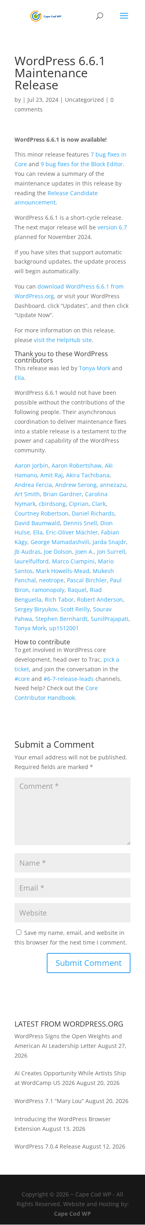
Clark (99, 503)
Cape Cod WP (72, 1213)
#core (22, 679)
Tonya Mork (94, 368)
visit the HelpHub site (63, 340)
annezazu (113, 485)
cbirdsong (52, 503)
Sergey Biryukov (35, 609)
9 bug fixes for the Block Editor (82, 164)
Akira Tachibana (88, 475)
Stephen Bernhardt (61, 619)
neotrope (51, 580)
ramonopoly (48, 590)
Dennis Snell (80, 523)
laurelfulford (31, 561)
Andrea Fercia (33, 485)
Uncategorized (84, 99)
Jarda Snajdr (109, 542)
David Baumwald (37, 523)
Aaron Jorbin (31, 465)
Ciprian (79, 503)
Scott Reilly (75, 609)
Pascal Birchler (87, 580)
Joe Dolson (58, 551)
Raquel (77, 590)
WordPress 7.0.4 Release (47, 1146)
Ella (19, 378)
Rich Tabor (59, 599)
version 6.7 (112, 227)
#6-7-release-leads (69, 679)
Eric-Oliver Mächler (72, 532)
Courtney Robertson (41, 513)
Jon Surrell (111, 551)
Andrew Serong (76, 485)
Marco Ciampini (73, 561)
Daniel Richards (93, 513)
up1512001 (64, 628)
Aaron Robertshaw (77, 465)
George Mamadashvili (60, 542)
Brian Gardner (62, 494)
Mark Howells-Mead (62, 571)
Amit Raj (51, 475)
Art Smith (27, 494)
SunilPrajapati (109, 619)
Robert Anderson (100, 599)
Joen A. (84, 551)
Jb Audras (27, 551)
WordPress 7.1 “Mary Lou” (49, 1101)
